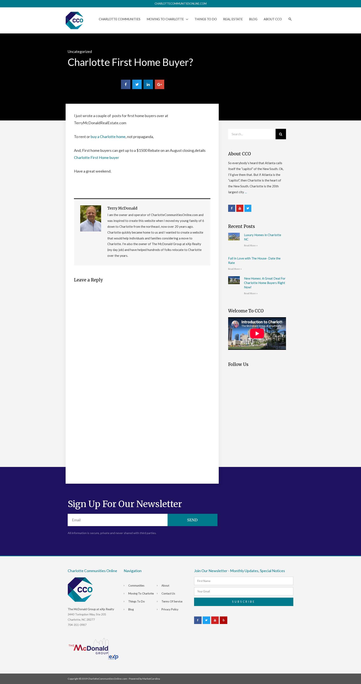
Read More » (251, 245)
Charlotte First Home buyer (96, 157)
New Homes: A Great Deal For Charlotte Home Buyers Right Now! (265, 282)
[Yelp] (223, 620)
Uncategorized (80, 51)
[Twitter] (248, 208)
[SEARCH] (290, 19)
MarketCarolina (151, 678)
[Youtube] (239, 208)
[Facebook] (231, 208)
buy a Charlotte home (108, 136)
